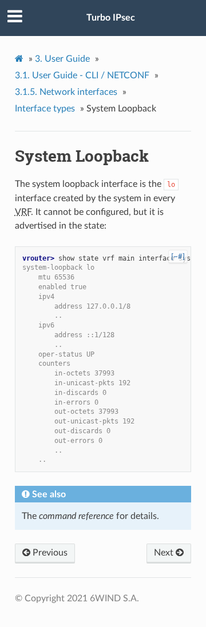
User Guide (62, 58)
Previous (49, 552)
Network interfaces (66, 92)
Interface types (45, 108)
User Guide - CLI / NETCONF (82, 75)
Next (165, 552)
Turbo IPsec (110, 17)
